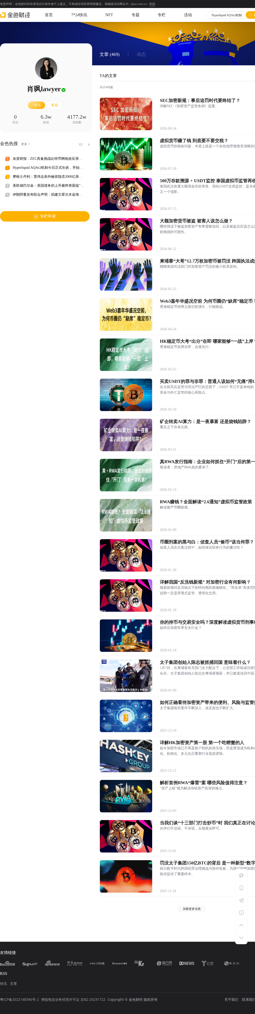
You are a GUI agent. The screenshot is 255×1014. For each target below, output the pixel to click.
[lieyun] (164, 963)
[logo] (15, 15)
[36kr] (141, 963)
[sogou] (29, 963)
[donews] (186, 963)
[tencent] (119, 963)
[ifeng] (231, 963)
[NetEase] (74, 963)
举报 (152, 4)
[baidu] (7, 963)
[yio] (209, 963)
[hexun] (97, 963)
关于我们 (231, 999)
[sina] (52, 963)
